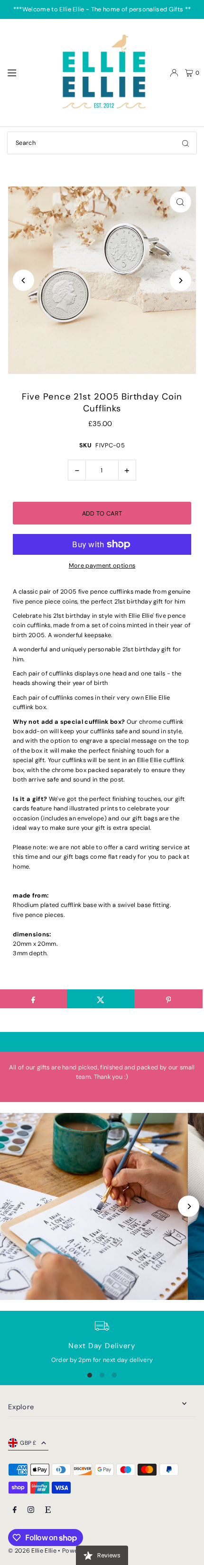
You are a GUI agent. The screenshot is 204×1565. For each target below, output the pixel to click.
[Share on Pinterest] (168, 998)
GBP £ (28, 1443)
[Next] (180, 280)
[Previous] (23, 280)
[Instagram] (31, 1510)
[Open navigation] (27, 72)
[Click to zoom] (180, 202)
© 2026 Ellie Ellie (33, 1551)
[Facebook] (15, 1510)
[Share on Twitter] (101, 998)
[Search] (185, 143)
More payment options (102, 565)
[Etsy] (48, 1510)
